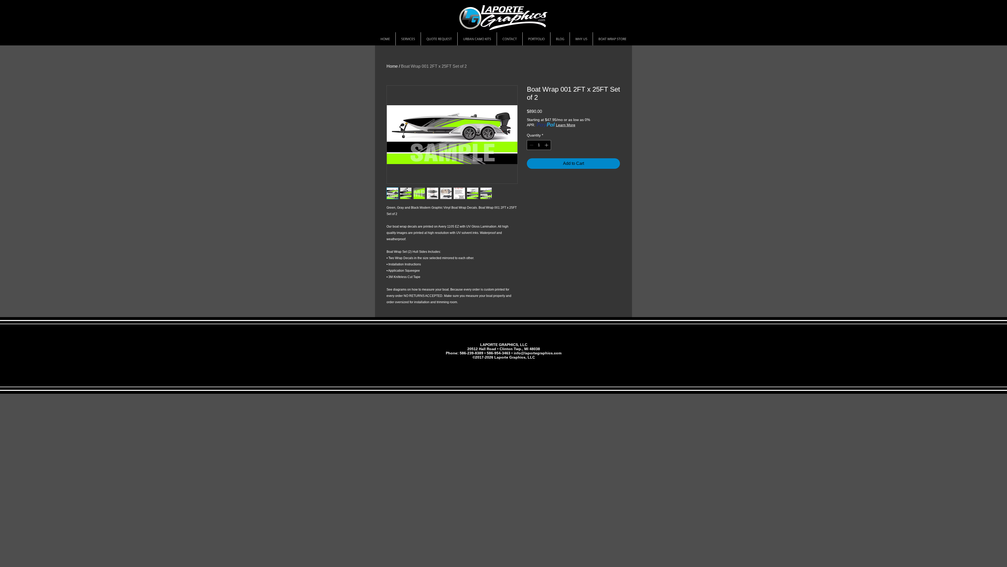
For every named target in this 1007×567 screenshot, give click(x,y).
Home (392, 66)
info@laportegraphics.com (537, 353)
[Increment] (547, 145)
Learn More (565, 125)
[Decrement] (531, 145)
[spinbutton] (539, 145)
